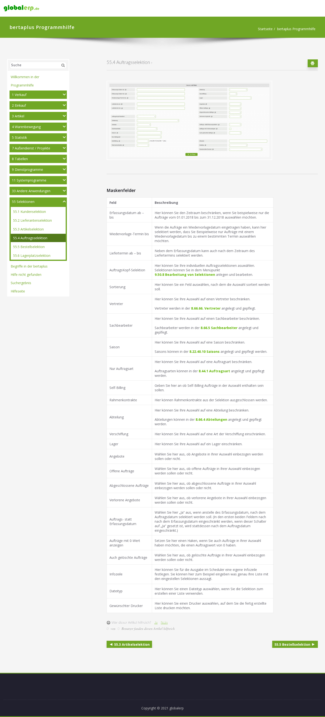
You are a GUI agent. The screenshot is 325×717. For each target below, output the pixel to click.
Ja (156, 622)
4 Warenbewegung (26, 126)
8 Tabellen (20, 159)
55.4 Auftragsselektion (30, 238)
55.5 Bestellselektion (29, 246)
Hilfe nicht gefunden (26, 274)
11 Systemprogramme (29, 180)
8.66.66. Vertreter (206, 308)
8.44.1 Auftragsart (214, 371)
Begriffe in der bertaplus (29, 266)
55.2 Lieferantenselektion (32, 220)
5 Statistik (19, 137)
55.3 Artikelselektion (28, 229)
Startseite (265, 29)
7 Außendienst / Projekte (31, 148)
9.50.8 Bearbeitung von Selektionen (185, 274)
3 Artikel (18, 116)
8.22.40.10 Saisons (204, 351)
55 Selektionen (23, 201)
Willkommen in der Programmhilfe (25, 81)
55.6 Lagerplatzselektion (31, 255)
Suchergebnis (21, 283)
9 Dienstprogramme (27, 169)
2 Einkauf (19, 105)
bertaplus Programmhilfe (296, 29)
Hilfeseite (18, 291)
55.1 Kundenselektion (29, 211)
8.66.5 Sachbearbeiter (219, 327)
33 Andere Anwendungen (31, 191)
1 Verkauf (19, 94)
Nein (164, 622)
